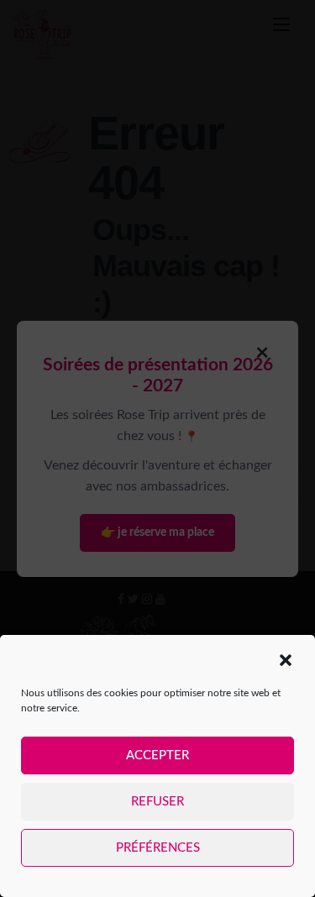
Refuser (157, 801)
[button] (285, 660)
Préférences (158, 848)
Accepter (157, 755)
